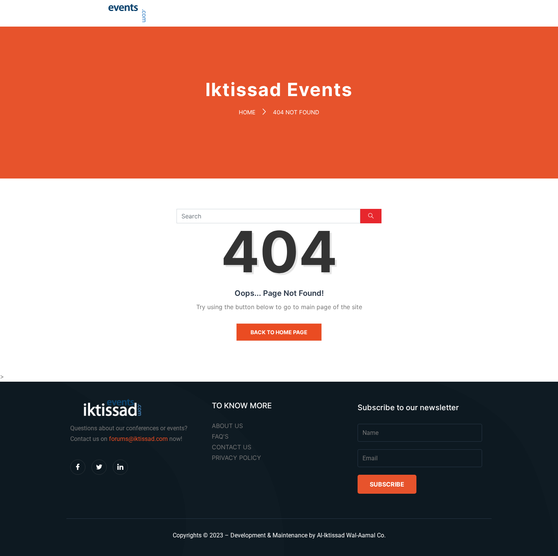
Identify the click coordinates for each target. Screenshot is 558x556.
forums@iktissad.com (138, 438)
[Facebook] (77, 467)
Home (247, 112)
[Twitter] (99, 467)
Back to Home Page (279, 332)
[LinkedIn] (120, 467)
